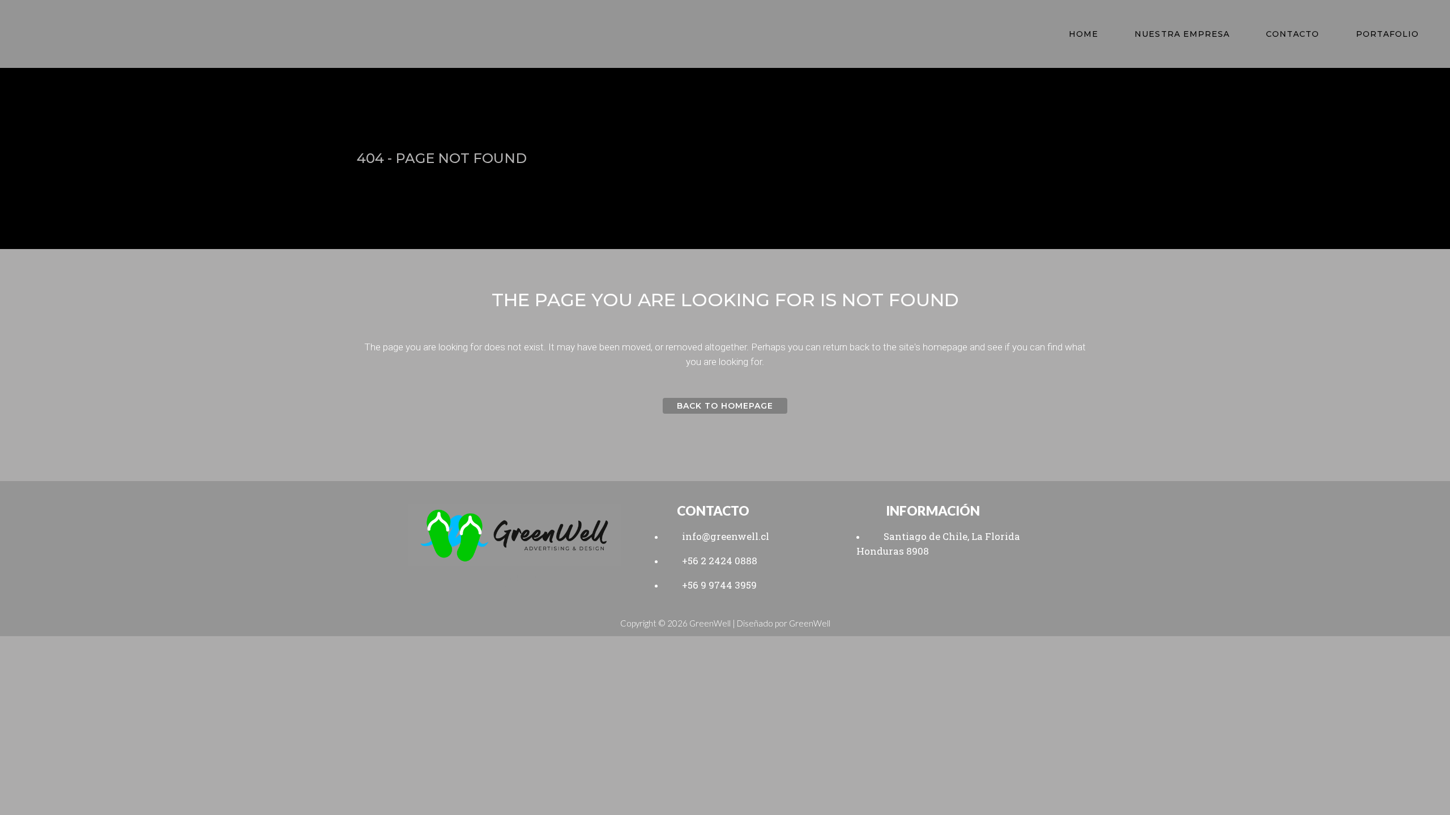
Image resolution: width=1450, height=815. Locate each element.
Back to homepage (725, 406)
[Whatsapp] (502, 578)
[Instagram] (526, 578)
